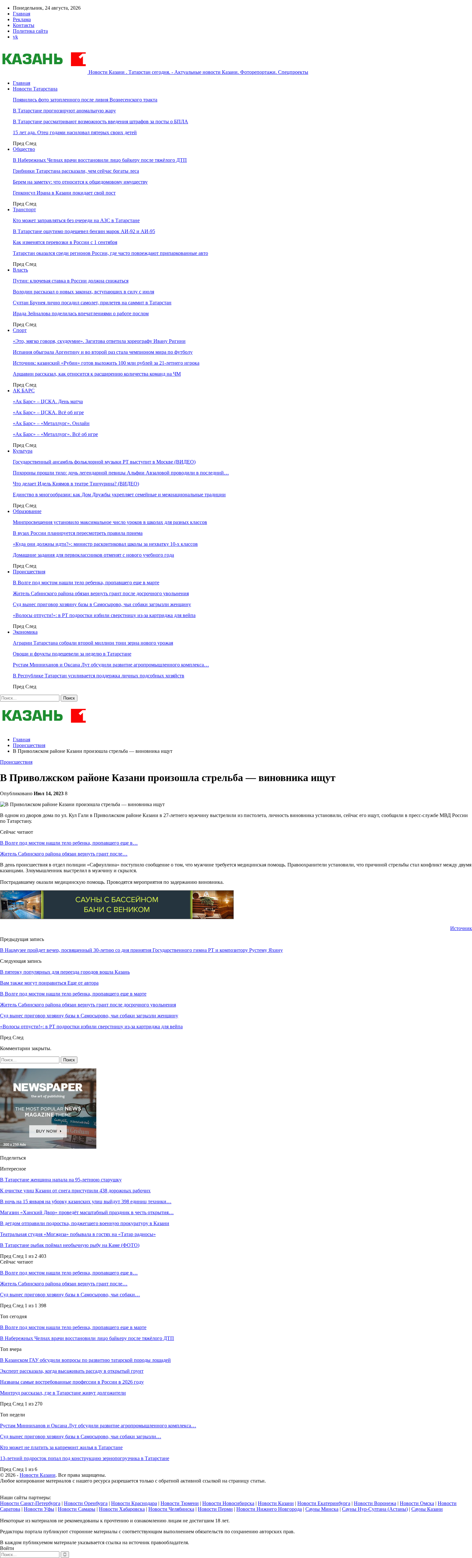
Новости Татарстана (35, 88)
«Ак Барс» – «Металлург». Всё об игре (55, 434)
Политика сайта (30, 31)
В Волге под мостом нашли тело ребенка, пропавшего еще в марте (86, 582)
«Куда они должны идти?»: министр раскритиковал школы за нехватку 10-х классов (105, 544)
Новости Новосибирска (228, 1503)
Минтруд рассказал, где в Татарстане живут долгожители (63, 1393)
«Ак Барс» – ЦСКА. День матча (48, 401)
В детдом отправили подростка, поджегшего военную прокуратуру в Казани (84, 1223)
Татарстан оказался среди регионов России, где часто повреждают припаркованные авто (110, 253)
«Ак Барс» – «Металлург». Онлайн (51, 423)
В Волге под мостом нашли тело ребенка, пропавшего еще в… (69, 843)
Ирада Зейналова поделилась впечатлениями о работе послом (81, 313)
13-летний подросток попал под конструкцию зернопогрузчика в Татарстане (84, 1458)
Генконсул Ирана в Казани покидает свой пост (64, 193)
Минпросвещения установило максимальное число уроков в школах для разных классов (110, 522)
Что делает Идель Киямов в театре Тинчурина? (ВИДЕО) (76, 483)
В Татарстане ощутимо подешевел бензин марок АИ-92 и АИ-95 (84, 231)
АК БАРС (24, 390)
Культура (22, 451)
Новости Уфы (39, 1509)
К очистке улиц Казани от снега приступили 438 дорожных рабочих (75, 1190)
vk (15, 36)
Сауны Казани (427, 1509)
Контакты (23, 25)
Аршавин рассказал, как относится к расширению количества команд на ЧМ (97, 374)
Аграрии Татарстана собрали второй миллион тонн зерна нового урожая (93, 643)
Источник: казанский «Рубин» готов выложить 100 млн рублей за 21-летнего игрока (106, 363)
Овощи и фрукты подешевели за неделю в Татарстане (72, 654)
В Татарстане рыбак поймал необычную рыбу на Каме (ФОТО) (69, 1245)
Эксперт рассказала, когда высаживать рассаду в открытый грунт (72, 1371)
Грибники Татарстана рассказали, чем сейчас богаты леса (76, 171)
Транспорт (24, 209)
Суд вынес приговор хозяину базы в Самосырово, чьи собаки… (70, 1294)
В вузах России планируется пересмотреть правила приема (78, 533)
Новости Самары (76, 1509)
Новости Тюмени (180, 1503)
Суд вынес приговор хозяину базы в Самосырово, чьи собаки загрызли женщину (102, 604)
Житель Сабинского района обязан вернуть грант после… (63, 854)
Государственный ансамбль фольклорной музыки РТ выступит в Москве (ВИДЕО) (104, 462)
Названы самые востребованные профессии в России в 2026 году (72, 1382)
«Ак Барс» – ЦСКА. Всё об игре (48, 412)
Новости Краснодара (134, 1503)
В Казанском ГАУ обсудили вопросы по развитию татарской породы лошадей (85, 1360)
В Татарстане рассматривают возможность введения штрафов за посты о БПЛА (100, 121)
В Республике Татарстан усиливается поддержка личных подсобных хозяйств (98, 675)
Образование (27, 511)
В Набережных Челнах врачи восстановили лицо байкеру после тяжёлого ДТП (100, 160)
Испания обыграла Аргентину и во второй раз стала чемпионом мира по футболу (103, 352)
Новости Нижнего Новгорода (269, 1509)
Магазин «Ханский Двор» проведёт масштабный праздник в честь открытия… (87, 1212)
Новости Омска (417, 1503)
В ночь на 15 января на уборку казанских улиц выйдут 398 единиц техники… (85, 1201)
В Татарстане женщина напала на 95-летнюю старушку (61, 1179)
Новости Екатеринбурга (323, 1503)
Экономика (25, 632)
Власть (20, 270)
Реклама (22, 19)
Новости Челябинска (171, 1509)
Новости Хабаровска (122, 1509)
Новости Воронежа (375, 1503)
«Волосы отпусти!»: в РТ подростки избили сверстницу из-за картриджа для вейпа (104, 615)
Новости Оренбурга (86, 1503)
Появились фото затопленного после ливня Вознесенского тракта (85, 99)
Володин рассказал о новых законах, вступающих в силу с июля (83, 291)
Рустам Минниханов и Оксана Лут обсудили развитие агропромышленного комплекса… (111, 664)
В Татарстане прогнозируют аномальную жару (64, 110)
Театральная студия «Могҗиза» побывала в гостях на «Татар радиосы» (78, 1234)
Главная (21, 13)
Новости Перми (215, 1509)
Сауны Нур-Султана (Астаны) (375, 1509)
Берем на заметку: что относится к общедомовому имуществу (80, 182)
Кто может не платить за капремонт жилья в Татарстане (61, 1447)
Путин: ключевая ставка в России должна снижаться (70, 280)
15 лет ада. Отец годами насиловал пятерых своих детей (75, 132)
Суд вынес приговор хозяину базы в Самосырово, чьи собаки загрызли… (80, 1436)
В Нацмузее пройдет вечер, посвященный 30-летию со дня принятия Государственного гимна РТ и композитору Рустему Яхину (141, 950)
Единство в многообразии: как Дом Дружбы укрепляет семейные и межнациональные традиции (119, 494)
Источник (461, 928)
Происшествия (29, 571)
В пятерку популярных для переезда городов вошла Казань (65, 972)
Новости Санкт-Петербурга (30, 1503)
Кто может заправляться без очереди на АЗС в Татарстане (76, 220)
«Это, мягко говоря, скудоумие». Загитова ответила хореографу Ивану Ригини (99, 341)
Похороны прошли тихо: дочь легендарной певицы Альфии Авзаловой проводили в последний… (121, 472)
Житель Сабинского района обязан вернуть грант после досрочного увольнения (101, 593)
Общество (24, 149)
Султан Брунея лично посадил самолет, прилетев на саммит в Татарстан (92, 302)
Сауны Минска (321, 1509)
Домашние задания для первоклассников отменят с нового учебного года (93, 555)
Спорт (20, 330)
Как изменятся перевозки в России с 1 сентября (65, 242)
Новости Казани (38, 1475)
